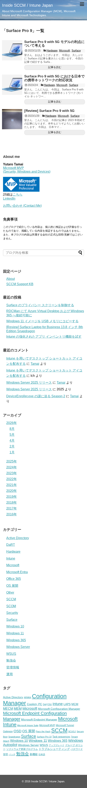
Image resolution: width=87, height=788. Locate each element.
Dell (45, 704)
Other (10, 592)
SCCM (11, 599)
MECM (8, 708)
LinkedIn (9, 198)
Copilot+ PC (34, 704)
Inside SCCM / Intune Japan (27, 5)
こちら (17, 194)
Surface (76, 50)
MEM (18, 709)
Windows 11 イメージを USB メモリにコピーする (42, 321)
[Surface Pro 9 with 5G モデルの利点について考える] (12, 50)
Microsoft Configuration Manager (59, 708)
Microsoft (64, 50)
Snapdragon (14, 737)
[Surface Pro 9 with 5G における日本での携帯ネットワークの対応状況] (12, 85)
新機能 (34, 754)
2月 (12, 446)
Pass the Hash (43, 731)
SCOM (11, 606)
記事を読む (54, 67)
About (10, 279)
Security (12, 613)
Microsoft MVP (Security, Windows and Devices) (26, 169)
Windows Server (18, 647)
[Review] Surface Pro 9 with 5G (49, 111)
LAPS (67, 704)
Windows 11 (15, 633)
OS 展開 (12, 585)
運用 (9, 674)
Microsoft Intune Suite (27, 725)
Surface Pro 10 (44, 737)
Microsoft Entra (17, 572)
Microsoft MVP (47, 725)
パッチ (12, 754)
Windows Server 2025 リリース (29, 382)
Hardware (52, 50)
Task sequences (61, 736)
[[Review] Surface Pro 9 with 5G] (12, 119)
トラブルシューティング (54, 749)
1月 (12, 452)
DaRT (10, 544)
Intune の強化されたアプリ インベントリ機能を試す (44, 336)
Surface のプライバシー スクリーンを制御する (40, 305)
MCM (74, 704)
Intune (10, 558)
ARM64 (27, 697)
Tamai (35, 363)
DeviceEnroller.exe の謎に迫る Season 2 (35, 396)
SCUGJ (72, 731)
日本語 (41, 754)
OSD (17, 731)
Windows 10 (15, 626)
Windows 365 (16, 640)
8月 (12, 428)
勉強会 (11, 660)
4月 (12, 440)
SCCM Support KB (19, 284)
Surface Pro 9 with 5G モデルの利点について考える (54, 44)
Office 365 (13, 578)
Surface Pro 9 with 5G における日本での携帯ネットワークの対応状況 (54, 78)
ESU (49, 704)
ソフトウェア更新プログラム (22, 749)
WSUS (11, 653)
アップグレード (56, 745)
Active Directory (17, 538)
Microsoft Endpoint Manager (39, 719)
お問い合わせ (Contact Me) (22, 205)
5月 (12, 434)
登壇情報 (12, 667)
